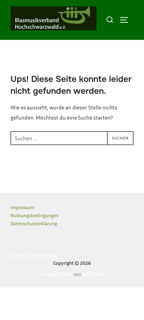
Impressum (22, 207)
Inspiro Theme (57, 274)
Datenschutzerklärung (33, 223)
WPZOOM (92, 274)
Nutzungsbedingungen (34, 215)
